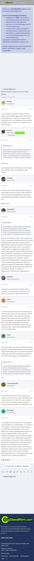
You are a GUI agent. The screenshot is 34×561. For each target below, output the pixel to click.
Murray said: (6, 146)
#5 (32, 284)
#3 (32, 186)
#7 (32, 342)
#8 (32, 391)
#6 (32, 307)
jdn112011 (10, 277)
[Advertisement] (17, 71)
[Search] (32, 2)
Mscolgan (10, 410)
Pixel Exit (9, 548)
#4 (32, 217)
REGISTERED (15, 11)
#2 (32, 140)
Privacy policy (24, 556)
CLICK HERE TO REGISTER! (10, 40)
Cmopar (10, 178)
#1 (32, 109)
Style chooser (5, 553)
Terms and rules (14, 556)
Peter (9, 335)
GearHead (10, 209)
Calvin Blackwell (12, 383)
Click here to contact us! (19, 42)
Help (2, 559)
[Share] (29, 109)
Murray (4, 97)
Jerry (8, 299)
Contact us (4, 556)
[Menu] (2, 2)
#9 (32, 418)
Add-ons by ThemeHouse (9, 550)
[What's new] (28, 2)
